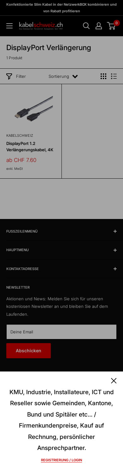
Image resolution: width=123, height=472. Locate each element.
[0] (111, 26)
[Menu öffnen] (9, 26)
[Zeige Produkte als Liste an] (114, 76)
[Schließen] (114, 380)
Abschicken (28, 350)
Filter (21, 76)
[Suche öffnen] (86, 25)
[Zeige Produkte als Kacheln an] (103, 76)
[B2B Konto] (99, 25)
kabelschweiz (19, 135)
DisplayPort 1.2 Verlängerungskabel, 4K (29, 146)
